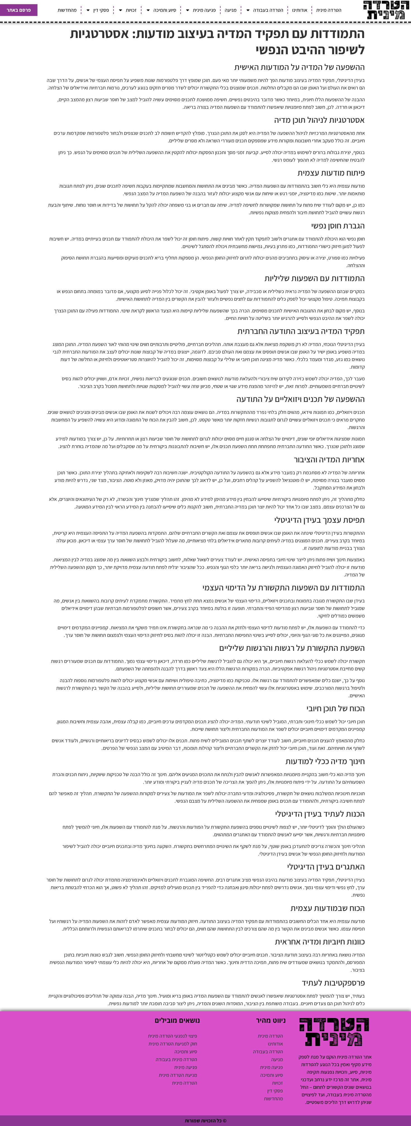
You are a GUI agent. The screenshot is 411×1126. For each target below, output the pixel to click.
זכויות (131, 10)
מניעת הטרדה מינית (178, 1075)
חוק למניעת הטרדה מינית (172, 1043)
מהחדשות (67, 10)
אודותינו (299, 10)
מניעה (231, 10)
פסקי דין (101, 10)
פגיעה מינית (204, 10)
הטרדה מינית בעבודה (176, 1059)
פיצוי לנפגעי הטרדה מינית (172, 1036)
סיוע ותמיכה (164, 10)
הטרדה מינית (328, 10)
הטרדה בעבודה (268, 10)
